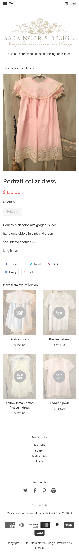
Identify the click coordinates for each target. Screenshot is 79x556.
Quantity (9, 202)
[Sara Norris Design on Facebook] (35, 491)
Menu (12, 3)
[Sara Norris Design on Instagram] (53, 491)
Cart (73, 3)
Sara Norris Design (43, 543)
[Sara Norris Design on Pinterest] (44, 491)
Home (6, 68)
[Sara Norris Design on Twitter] (25, 491)
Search (39, 450)
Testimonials (39, 456)
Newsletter (39, 445)
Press (39, 461)
